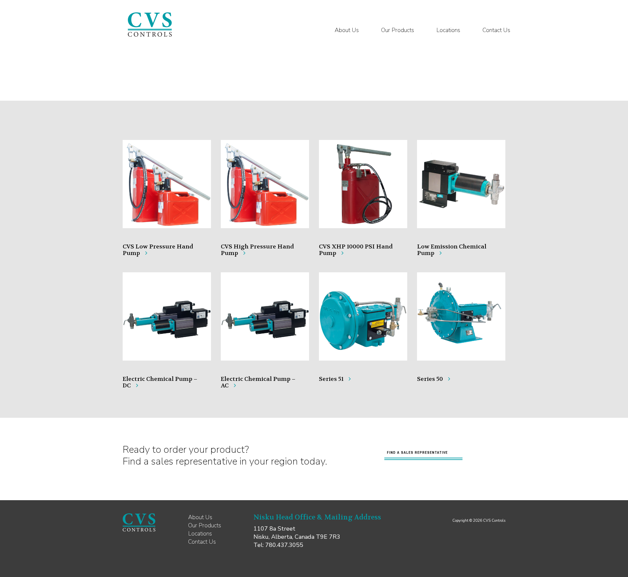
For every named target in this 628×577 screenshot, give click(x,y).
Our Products (397, 30)
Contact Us (496, 30)
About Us (347, 30)
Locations (448, 30)
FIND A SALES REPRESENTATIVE (417, 452)
